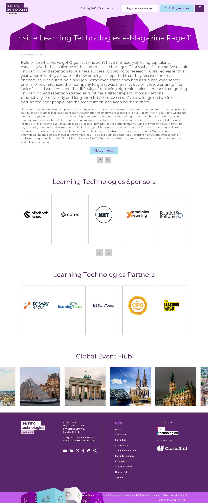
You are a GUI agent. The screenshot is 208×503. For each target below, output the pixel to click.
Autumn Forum (123, 466)
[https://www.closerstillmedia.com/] (172, 450)
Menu (199, 10)
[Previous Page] (100, 160)
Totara (184, 238)
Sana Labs (49, 238)
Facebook (83, 450)
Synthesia (82, 238)
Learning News (70, 329)
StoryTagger (104, 329)
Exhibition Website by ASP (173, 499)
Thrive (150, 238)
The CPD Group (138, 329)
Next (108, 252)
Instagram (88, 450)
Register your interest (140, 8)
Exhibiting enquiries (177, 8)
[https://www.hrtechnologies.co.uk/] (167, 434)
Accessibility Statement (137, 495)
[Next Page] (108, 160)
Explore (40, 395)
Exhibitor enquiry (124, 456)
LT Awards (121, 461)
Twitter (77, 450)
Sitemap (119, 477)
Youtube (65, 450)
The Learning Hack (172, 329)
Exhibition (121, 440)
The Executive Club (126, 450)
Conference (121, 445)
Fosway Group (36, 329)
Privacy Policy (86, 495)
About (118, 429)
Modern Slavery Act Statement (170, 495)
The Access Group (116, 238)
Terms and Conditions (109, 495)
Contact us (121, 434)
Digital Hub (121, 472)
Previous (99, 252)
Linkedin (71, 450)
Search (95, 450)
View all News (104, 150)
